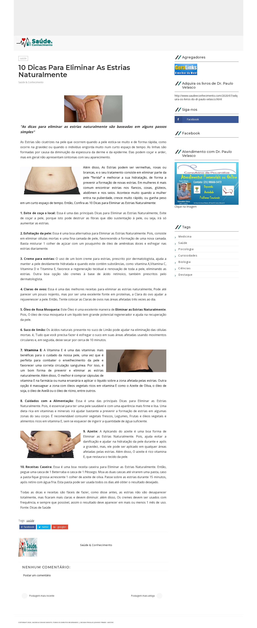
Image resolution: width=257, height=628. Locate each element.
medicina (185, 236)
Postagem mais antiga (143, 595)
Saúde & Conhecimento (30, 82)
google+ (61, 527)
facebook (28, 527)
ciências (184, 268)
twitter (45, 527)
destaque (185, 274)
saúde (23, 58)
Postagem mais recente (41, 595)
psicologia (186, 249)
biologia (184, 262)
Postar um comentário (37, 575)
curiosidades (187, 255)
